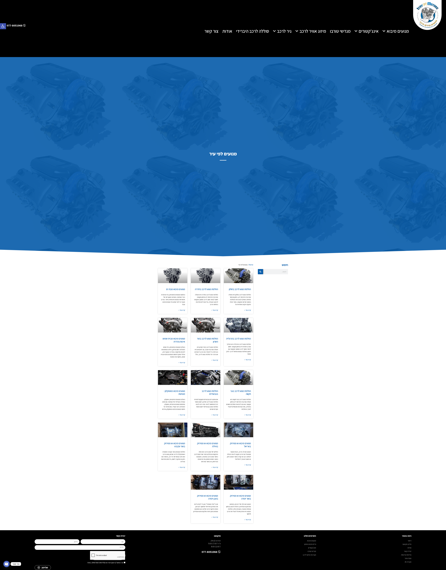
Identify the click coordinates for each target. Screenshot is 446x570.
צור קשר (211, 31)
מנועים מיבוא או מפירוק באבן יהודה (207, 497)
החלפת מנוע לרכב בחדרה (206, 289)
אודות (227, 31)
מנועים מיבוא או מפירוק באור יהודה (240, 497)
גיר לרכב (284, 31)
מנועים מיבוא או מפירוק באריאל (240, 445)
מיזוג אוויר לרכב (313, 31)
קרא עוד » (247, 310)
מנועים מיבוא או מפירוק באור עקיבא (174, 445)
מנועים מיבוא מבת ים (175, 289)
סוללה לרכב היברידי (252, 31)
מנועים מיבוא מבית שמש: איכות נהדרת (173, 340)
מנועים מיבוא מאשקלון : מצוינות (174, 392)
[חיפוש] (260, 271)
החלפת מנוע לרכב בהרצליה (238, 338)
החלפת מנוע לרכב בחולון (240, 289)
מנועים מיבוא (398, 31)
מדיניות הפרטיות (98, 562)
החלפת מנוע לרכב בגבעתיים (210, 392)
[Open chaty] (6, 564)
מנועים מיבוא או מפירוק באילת (207, 445)
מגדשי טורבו (340, 31)
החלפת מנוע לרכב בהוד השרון (207, 340)
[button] (3, 26)
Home (251, 265)
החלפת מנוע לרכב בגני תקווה (241, 392)
